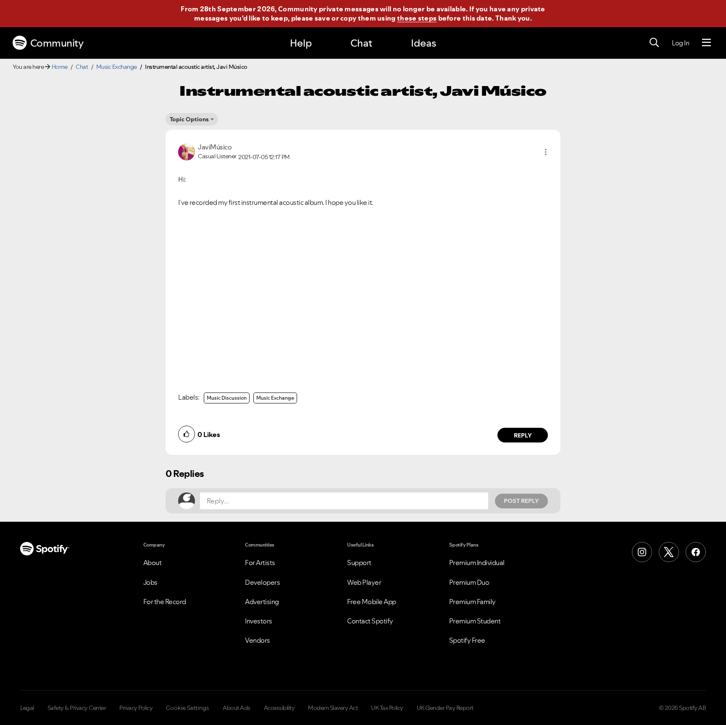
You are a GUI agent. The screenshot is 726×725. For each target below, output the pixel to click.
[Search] (654, 42)
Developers (262, 582)
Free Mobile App (371, 601)
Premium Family (472, 601)
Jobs (150, 582)
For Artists (260, 562)
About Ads (236, 708)
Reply (523, 435)
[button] (545, 152)
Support (359, 562)
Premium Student (475, 621)
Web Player (364, 582)
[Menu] (706, 43)
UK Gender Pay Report (445, 708)
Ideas (423, 43)
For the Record (164, 601)
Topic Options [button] (189, 119)
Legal (27, 708)
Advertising (262, 601)
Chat (361, 43)
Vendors (257, 640)
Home (60, 67)
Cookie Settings (187, 708)
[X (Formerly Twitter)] (669, 552)
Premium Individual (477, 562)
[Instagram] (642, 552)
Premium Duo (469, 582)
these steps (417, 18)
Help (301, 43)
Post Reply (521, 501)
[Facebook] (696, 552)
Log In (680, 42)
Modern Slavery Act (333, 708)
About (152, 562)
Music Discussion (227, 397)
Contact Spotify (370, 621)
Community (57, 43)
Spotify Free (467, 640)
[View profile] (186, 151)
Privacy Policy (136, 708)
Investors (258, 621)
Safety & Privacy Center (76, 708)
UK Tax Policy (387, 708)
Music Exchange (116, 67)
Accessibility (279, 708)
